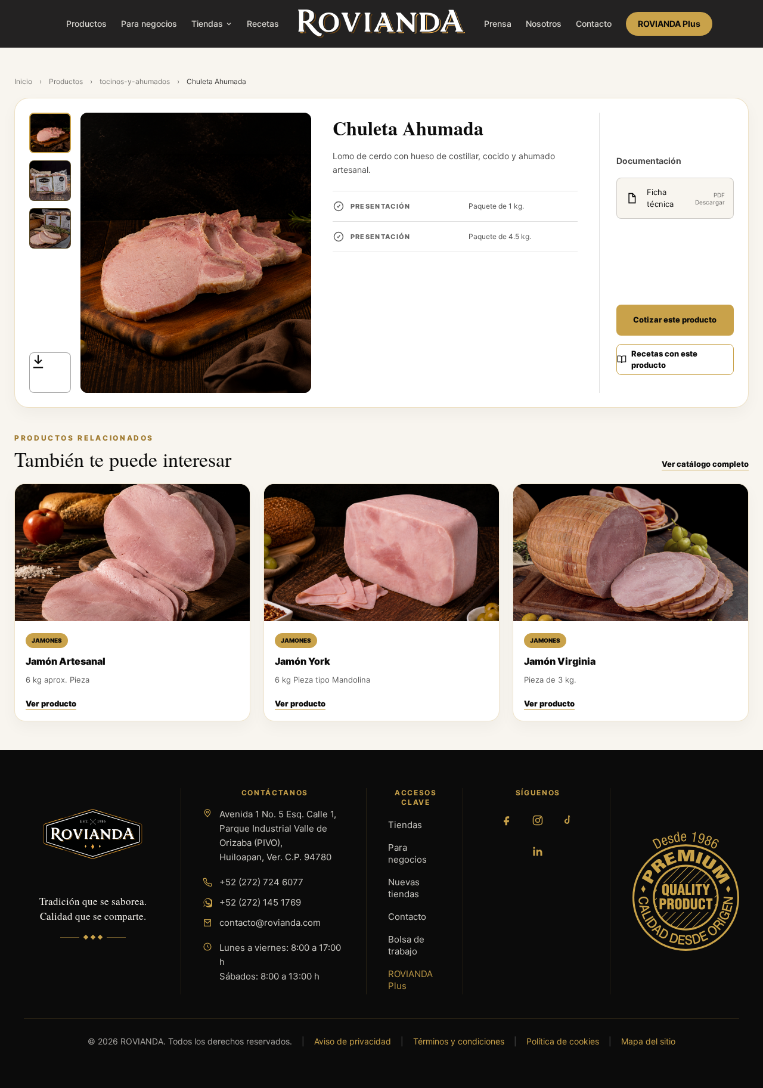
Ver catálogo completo (705, 464)
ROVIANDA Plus (669, 23)
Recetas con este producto (664, 359)
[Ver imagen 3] (50, 228)
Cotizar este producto (675, 319)
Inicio (23, 81)
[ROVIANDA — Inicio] (381, 24)
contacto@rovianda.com (270, 922)
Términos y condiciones (458, 1041)
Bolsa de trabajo (406, 945)
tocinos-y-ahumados (135, 81)
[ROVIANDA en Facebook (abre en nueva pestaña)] (507, 820)
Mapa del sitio (648, 1041)
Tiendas (207, 23)
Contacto (594, 23)
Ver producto (51, 703)
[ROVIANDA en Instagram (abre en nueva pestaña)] (538, 820)
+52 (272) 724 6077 (261, 882)
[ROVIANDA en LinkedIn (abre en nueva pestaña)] (538, 851)
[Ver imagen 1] (50, 133)
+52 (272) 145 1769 (260, 902)
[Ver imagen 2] (50, 180)
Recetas (263, 23)
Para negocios (149, 23)
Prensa (497, 23)
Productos (86, 23)
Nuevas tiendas (404, 888)
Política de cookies (562, 1041)
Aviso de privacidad (352, 1041)
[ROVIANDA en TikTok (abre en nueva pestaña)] (569, 820)
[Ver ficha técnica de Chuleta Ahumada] (50, 372)
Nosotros (544, 23)
